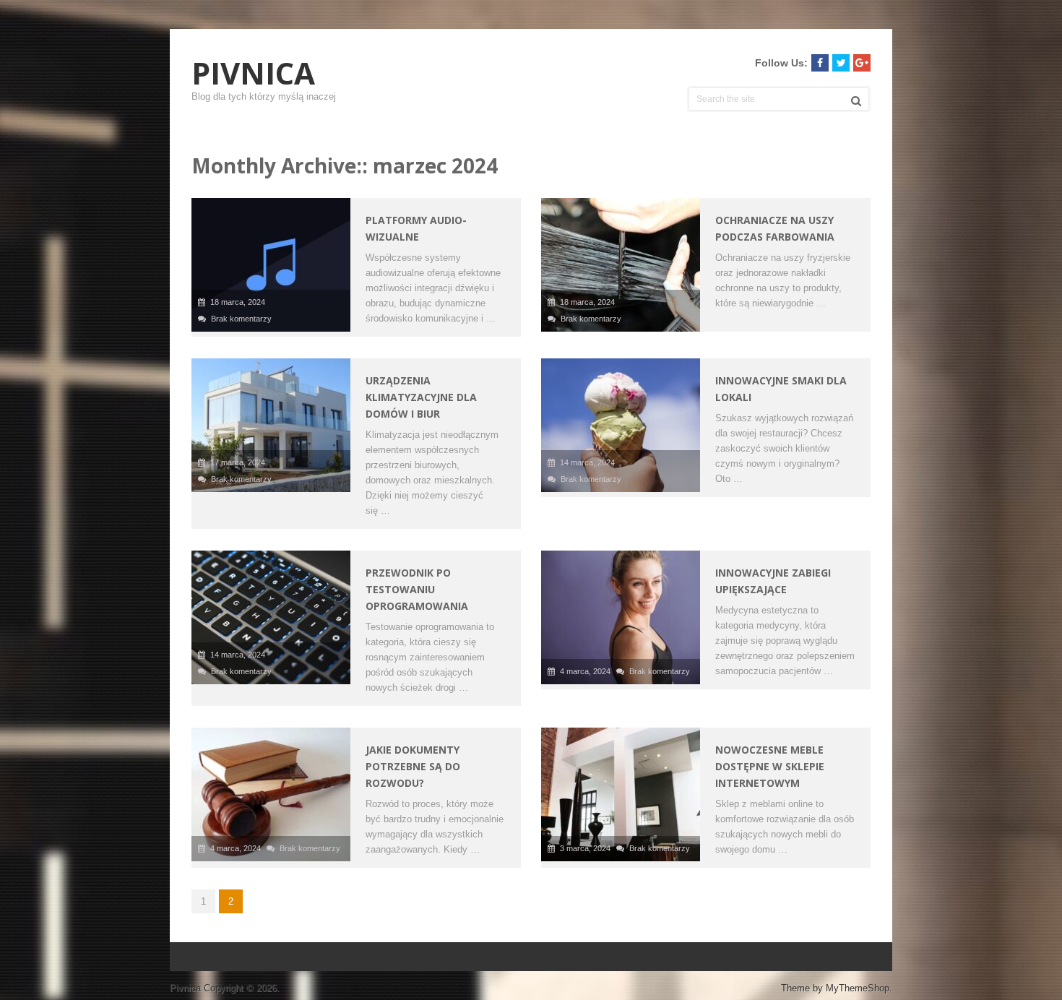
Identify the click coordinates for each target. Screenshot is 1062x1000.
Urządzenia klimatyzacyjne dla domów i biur (421, 397)
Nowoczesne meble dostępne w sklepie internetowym (769, 766)
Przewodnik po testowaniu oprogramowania (417, 589)
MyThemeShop (857, 988)
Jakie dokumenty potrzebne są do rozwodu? (413, 766)
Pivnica (253, 73)
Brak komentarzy (241, 318)
